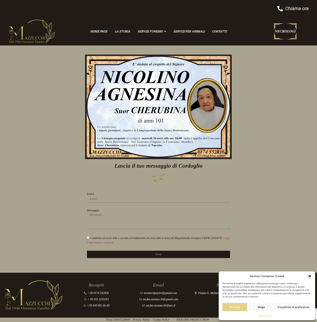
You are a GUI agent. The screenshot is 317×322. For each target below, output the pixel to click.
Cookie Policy (265, 315)
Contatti (219, 31)
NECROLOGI (285, 31)
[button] (309, 276)
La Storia (122, 31)
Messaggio (93, 210)
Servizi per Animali (189, 31)
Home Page (98, 31)
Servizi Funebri (150, 31)
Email (90, 193)
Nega (261, 307)
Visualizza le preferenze (293, 307)
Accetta (234, 307)
